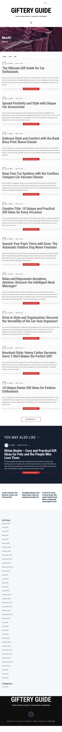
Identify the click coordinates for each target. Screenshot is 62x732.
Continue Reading (30, 89)
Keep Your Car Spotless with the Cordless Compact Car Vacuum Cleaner (30, 175)
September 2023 (7, 662)
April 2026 (5, 539)
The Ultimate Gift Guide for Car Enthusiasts (23, 70)
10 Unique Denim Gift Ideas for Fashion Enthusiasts (29, 389)
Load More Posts (30, 419)
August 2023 (6, 666)
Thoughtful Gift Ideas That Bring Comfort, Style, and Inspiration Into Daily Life (30, 495)
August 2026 (6, 523)
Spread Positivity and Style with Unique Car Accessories (29, 105)
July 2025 (5, 575)
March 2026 (6, 543)
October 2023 (6, 658)
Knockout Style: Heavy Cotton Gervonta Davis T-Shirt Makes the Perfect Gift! (29, 354)
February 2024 (6, 642)
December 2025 (7, 555)
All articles (5, 687)
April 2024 (5, 634)
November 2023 (7, 654)
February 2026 (6, 547)
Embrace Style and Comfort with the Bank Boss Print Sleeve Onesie (30, 140)
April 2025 (5, 587)
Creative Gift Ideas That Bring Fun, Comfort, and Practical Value (9, 495)
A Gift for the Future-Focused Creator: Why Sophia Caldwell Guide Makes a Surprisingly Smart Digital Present (49, 497)
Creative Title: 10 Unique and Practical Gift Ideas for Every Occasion (28, 210)
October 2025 (6, 563)
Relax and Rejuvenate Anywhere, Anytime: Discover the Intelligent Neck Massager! (28, 282)
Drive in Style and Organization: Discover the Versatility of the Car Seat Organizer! (30, 319)
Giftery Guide (31, 10)
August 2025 (6, 571)
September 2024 (7, 614)
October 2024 (6, 610)
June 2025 (5, 579)
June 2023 (5, 674)
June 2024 (5, 626)
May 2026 (5, 535)
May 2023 (5, 678)
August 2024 (6, 618)
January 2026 (6, 551)
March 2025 (6, 591)
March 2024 (6, 638)
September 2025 (7, 567)
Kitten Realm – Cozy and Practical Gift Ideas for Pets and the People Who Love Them (30, 454)
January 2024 (6, 646)
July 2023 (5, 670)
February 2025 (6, 594)
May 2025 (5, 583)
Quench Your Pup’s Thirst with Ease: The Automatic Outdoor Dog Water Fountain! (29, 245)
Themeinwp (51, 721)
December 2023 (7, 650)
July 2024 (5, 622)
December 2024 (7, 602)
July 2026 (5, 527)
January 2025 (6, 598)
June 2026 (5, 531)
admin (11, 63)
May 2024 (5, 630)
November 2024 (7, 606)
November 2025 (7, 559)
